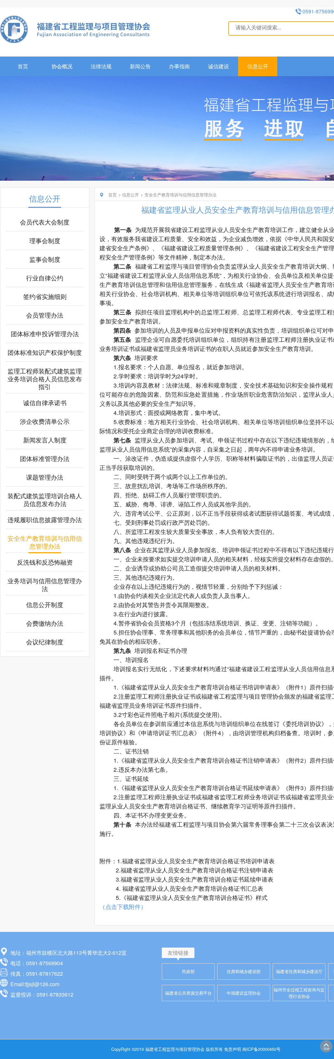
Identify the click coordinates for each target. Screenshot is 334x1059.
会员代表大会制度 (44, 222)
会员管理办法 (44, 315)
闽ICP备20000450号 (261, 1049)
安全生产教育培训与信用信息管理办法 (45, 542)
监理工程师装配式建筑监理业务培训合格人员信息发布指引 (45, 378)
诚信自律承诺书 (45, 402)
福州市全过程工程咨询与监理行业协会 (299, 992)
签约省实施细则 (45, 296)
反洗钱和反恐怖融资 (45, 562)
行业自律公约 (44, 278)
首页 (23, 66)
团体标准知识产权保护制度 (45, 352)
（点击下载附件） (122, 906)
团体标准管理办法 (44, 458)
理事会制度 (44, 240)
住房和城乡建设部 (244, 971)
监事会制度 (44, 259)
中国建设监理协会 (244, 993)
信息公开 (257, 66)
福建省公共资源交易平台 (188, 993)
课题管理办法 (44, 477)
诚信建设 (218, 66)
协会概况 (62, 66)
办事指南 (179, 66)
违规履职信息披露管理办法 (45, 519)
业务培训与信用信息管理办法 (45, 584)
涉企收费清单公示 (44, 421)
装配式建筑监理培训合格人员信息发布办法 (45, 499)
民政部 (188, 971)
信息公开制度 (44, 604)
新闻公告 (140, 66)
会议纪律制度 (44, 642)
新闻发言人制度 (45, 440)
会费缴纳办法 (44, 623)
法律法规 (101, 66)
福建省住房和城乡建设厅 (299, 971)
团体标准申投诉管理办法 (45, 334)
